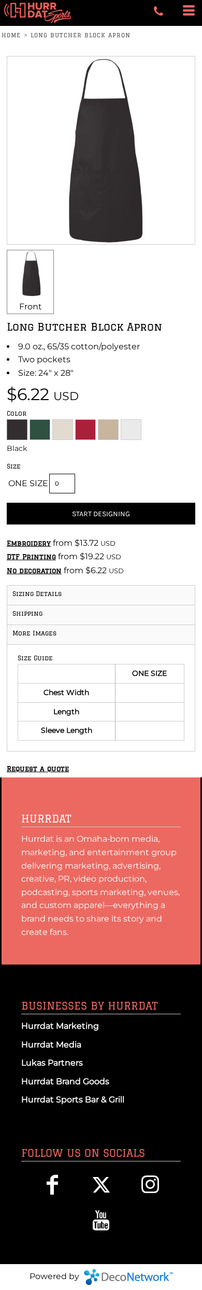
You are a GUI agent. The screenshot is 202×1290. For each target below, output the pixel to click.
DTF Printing (31, 556)
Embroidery (29, 543)
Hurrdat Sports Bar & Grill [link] (72, 1099)
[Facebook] (52, 1184)
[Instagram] (150, 1184)
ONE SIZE (28, 483)
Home (11, 35)
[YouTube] (101, 1220)
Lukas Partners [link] (52, 1063)
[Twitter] (101, 1184)
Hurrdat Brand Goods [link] (65, 1081)
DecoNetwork (128, 1277)
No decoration (34, 570)
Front (30, 306)
